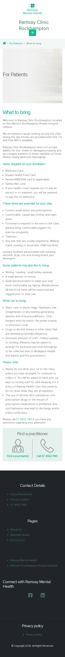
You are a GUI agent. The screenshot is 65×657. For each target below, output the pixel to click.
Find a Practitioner (21, 494)
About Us (16, 529)
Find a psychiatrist (18, 456)
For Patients (16, 43)
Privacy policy (34, 634)
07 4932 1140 (24, 419)
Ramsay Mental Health (23, 560)
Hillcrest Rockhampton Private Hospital (33, 565)
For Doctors (17, 540)
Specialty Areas (19, 535)
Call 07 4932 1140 (47, 456)
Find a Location (19, 499)
